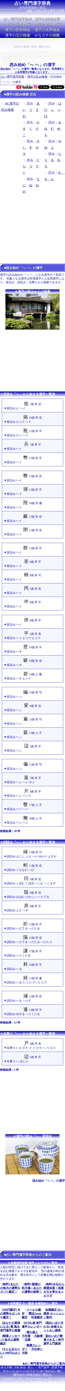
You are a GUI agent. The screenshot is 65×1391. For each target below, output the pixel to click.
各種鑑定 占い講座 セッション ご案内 (54, 1313)
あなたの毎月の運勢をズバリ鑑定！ (10, 1288)
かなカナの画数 (47, 35)
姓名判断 (6, 1367)
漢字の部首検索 (17, 30)
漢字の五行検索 (17, 35)
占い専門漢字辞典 (32, 3)
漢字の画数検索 (17, 24)
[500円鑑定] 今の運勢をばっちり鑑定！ (10, 1313)
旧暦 (28, 1339)
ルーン (20, 1371)
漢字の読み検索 (47, 24)
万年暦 (26, 1335)
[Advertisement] (32, 230)
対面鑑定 (37, 1317)
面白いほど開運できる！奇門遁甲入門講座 (54, 1339)
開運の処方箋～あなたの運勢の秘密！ (32, 1288)
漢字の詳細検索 (47, 19)
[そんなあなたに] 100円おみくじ (10, 1353)
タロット (8, 1371)
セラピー (32, 1371)
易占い (32, 1367)
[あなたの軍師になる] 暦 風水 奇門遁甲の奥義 (10, 1326)
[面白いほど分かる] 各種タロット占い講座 (54, 1326)
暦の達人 (32, 1332)
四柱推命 (20, 1367)
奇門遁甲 (44, 1367)
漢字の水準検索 (47, 30)
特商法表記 (34, 1374)
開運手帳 (57, 1367)
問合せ (47, 1374)
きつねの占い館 (50, 1371)
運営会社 (19, 1374)
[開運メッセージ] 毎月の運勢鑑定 (10, 1339)
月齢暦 (38, 1335)
